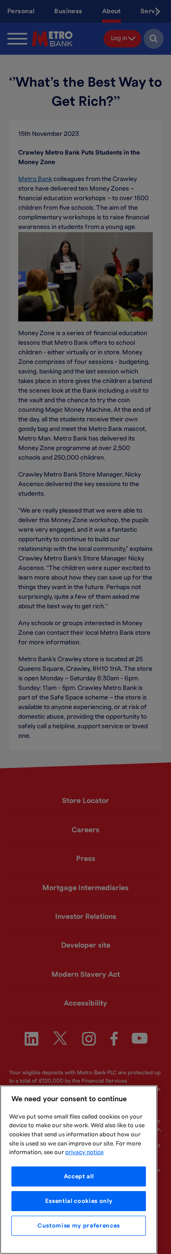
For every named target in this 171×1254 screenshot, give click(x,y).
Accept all (79, 1176)
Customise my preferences (78, 1225)
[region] (78, 1169)
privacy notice (84, 1152)
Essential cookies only (78, 1201)
